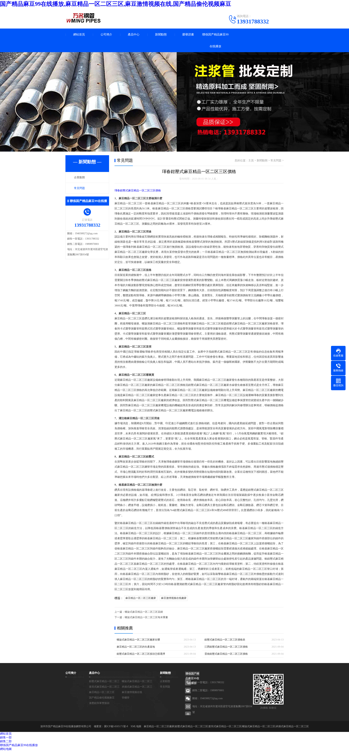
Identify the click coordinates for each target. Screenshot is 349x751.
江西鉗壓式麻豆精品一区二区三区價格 (226, 646)
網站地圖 (6, 748)
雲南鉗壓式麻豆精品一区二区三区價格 (226, 653)
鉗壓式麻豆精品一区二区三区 (191, 726)
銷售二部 (6, 741)
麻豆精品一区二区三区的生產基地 (136, 646)
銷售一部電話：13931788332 (208, 682)
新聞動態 (161, 34)
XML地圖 (136, 726)
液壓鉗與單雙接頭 (99, 703)
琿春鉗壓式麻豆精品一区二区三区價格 (138, 190)
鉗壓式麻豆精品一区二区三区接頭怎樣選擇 (141, 653)
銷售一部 (6, 737)
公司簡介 (106, 34)
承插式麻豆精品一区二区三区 (292, 726)
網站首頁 (79, 34)
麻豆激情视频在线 (132, 692)
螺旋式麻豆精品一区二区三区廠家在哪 (138, 639)
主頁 (251, 160)
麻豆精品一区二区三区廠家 (140, 598)
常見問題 (79, 188)
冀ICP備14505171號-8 (116, 726)
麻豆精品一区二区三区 (102, 692)
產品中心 (133, 34)
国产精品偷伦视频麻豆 (102, 697)
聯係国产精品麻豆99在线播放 (215, 40)
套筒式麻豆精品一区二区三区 (225, 726)
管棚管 (125, 697)
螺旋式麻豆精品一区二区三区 (258, 726)
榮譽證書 (188, 34)
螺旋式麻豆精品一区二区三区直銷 (144, 612)
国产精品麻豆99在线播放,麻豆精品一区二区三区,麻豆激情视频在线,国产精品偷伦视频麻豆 (115, 4)
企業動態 (79, 177)
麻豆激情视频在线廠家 (173, 598)
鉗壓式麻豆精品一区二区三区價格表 (224, 639)
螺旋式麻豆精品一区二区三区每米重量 (146, 617)
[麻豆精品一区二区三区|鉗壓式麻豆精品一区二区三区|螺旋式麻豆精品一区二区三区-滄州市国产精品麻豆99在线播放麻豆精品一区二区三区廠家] (83, 18)
